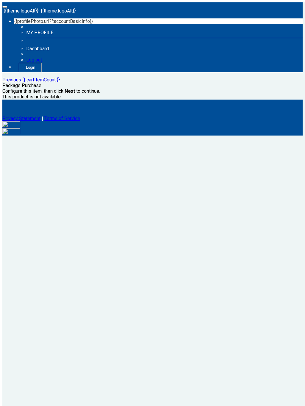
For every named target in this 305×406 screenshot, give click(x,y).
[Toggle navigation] (4, 7)
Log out (34, 60)
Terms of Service (62, 118)
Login (30, 67)
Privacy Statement (21, 118)
